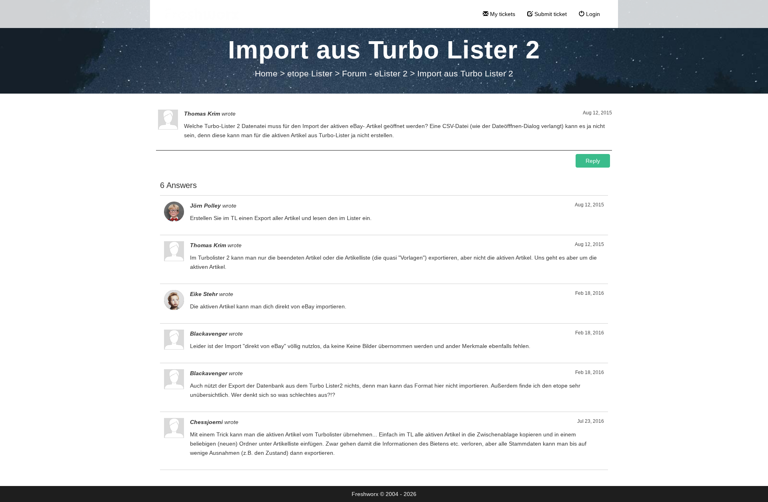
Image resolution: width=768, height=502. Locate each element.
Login (592, 14)
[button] (593, 161)
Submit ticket (550, 14)
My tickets (501, 14)
